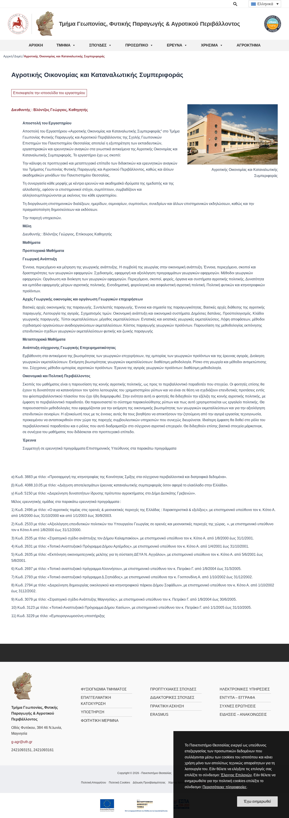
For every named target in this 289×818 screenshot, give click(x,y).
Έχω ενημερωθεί (257, 801)
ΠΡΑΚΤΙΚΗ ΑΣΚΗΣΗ (167, 706)
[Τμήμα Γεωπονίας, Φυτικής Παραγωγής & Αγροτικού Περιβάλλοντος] (22, 686)
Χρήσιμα (209, 45)
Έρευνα (174, 45)
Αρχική (36, 45)
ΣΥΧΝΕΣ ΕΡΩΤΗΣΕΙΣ (238, 706)
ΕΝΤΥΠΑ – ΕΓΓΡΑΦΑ (237, 697)
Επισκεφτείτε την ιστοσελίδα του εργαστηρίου (49, 93)
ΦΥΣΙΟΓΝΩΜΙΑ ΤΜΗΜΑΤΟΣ (104, 689)
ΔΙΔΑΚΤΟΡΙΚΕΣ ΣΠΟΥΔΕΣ (172, 697)
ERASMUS (159, 714)
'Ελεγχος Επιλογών (236, 775)
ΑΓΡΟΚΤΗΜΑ (249, 45)
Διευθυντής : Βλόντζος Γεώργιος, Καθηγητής (49, 110)
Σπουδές (98, 45)
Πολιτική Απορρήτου (93, 782)
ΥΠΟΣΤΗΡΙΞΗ (92, 712)
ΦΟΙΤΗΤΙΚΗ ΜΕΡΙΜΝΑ (100, 721)
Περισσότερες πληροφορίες (225, 787)
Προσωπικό (136, 45)
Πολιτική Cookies (119, 782)
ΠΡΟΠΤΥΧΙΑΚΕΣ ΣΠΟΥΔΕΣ (173, 689)
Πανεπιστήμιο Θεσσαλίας (156, 773)
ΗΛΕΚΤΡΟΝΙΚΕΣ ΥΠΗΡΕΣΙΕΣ (245, 689)
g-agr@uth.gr (21, 742)
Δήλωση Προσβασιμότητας (149, 782)
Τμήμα (63, 45)
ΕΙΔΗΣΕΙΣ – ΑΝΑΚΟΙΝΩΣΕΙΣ (243, 714)
